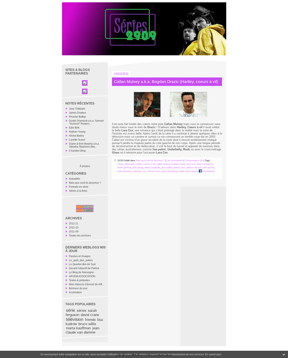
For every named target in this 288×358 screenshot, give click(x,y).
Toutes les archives (80, 235)
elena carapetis (152, 167)
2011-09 (73, 231)
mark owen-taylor (188, 171)
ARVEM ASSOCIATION (82, 276)
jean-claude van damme (83, 330)
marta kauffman (78, 328)
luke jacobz (209, 167)
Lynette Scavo (77, 139)
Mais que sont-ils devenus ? (85, 182)
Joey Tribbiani (77, 108)
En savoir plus (213, 354)
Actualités (74, 178)
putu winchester (170, 171)
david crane (90, 315)
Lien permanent (174, 160)
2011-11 (73, 223)
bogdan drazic (178, 164)
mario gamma (124, 167)
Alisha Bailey (76, 135)
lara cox (191, 164)
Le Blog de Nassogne (81, 272)
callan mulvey (163, 164)
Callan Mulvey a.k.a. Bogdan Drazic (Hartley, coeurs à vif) (166, 81)
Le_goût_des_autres (81, 260)
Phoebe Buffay (77, 116)
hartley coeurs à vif (145, 164)
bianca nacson (194, 167)
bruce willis (87, 324)
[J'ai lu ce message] (283, 354)
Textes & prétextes (79, 280)
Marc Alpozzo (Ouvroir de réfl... (86, 284)
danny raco (180, 167)
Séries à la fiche (78, 190)
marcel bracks (124, 171)
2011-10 (73, 227)
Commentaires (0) (193, 160)
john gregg (137, 167)
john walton (167, 167)
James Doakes (77, 112)
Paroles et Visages (79, 256)
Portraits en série (78, 186)
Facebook (207, 171)
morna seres (153, 171)
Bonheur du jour (78, 288)
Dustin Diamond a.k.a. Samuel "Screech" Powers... (86, 122)
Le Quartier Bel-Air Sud (82, 264)
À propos (85, 166)
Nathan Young (77, 131)
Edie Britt (74, 127)
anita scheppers (205, 164)
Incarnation (75, 292)
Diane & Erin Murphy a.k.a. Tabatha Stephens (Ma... (84, 145)
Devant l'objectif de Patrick (84, 268)
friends (90, 320)
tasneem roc (139, 171)
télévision (74, 319)
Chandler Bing (77, 150)
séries (81, 311)
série (70, 310)
